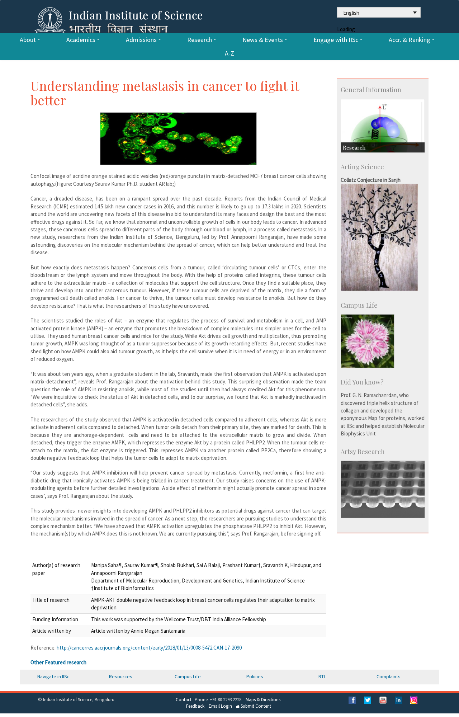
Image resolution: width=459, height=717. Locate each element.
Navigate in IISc (53, 676)
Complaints (389, 676)
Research (199, 40)
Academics (80, 40)
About (28, 40)
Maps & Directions (263, 700)
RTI (321, 676)
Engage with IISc (335, 40)
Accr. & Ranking (409, 40)
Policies (254, 676)
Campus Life (188, 676)
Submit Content (255, 706)
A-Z (229, 53)
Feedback (195, 706)
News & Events (262, 40)
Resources (120, 676)
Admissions (141, 40)
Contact (183, 700)
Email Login (220, 706)
